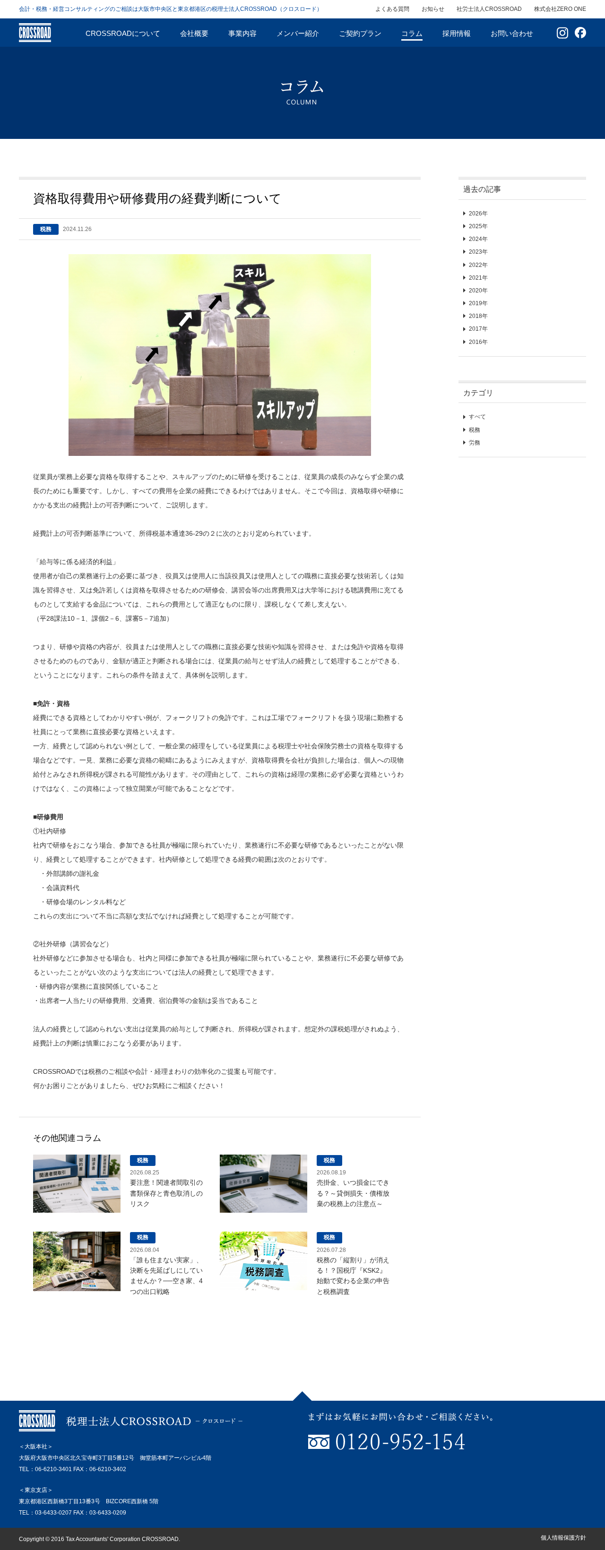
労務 (474, 442)
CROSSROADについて (123, 33)
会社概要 (194, 33)
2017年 (478, 328)
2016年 (478, 342)
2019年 (478, 303)
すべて (477, 416)
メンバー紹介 (298, 33)
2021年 (478, 277)
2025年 (478, 226)
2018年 (478, 316)
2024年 (478, 239)
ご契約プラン (360, 33)
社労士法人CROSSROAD (489, 9)
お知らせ (433, 9)
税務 (474, 430)
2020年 (478, 290)
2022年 (478, 265)
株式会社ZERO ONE (560, 9)
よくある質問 (392, 9)
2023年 (478, 251)
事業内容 (242, 33)
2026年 (478, 213)
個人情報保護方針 (563, 1537)
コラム (412, 33)
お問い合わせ (512, 33)
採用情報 (456, 33)
